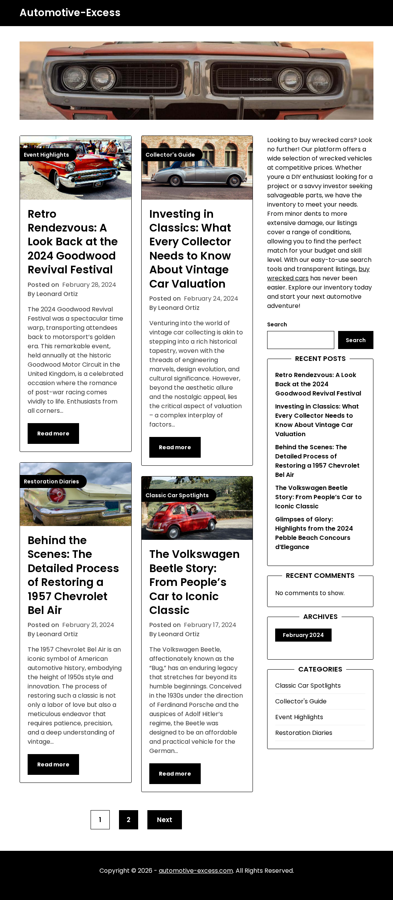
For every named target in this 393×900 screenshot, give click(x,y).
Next (164, 819)
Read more (53, 433)
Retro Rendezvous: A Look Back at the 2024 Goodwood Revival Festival (73, 242)
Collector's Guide (301, 701)
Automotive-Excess (70, 13)
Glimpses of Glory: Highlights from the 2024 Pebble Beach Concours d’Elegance (314, 533)
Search (277, 324)
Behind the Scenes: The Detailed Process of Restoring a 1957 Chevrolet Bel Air (73, 575)
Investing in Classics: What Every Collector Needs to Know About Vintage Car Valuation (190, 249)
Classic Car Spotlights (308, 685)
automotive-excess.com (196, 870)
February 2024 (303, 635)
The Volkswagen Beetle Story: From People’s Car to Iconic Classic (194, 582)
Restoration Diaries (303, 732)
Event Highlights (299, 717)
